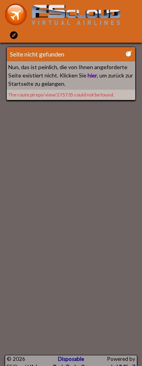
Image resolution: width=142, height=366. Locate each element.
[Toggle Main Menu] (14, 35)
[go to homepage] (66, 14)
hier (92, 75)
